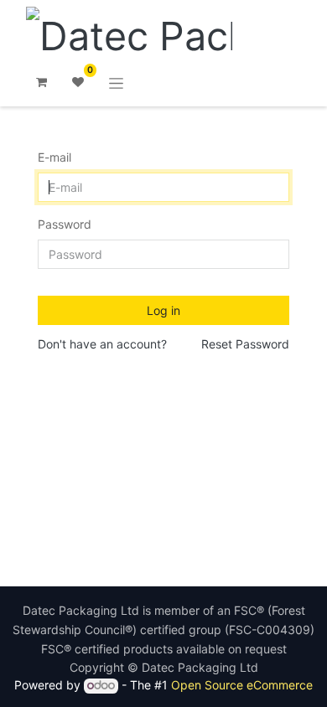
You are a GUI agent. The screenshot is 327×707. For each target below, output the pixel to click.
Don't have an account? (102, 344)
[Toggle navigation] (116, 82)
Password (64, 224)
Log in (163, 310)
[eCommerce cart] (41, 82)
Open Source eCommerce (242, 685)
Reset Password (245, 344)
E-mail (54, 157)
